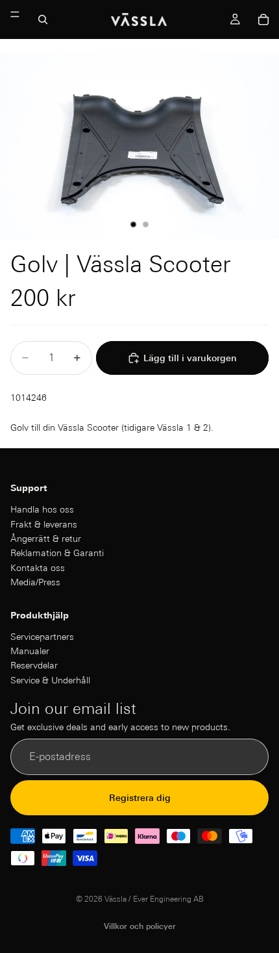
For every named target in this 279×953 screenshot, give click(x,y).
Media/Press (35, 582)
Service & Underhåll (50, 679)
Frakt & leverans (43, 523)
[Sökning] (43, 19)
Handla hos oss (42, 509)
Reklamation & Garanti (57, 553)
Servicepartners (42, 636)
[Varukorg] (263, 19)
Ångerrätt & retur (45, 538)
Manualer (29, 651)
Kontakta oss (37, 567)
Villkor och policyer (140, 926)
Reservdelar (34, 665)
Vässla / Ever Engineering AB (154, 899)
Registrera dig (140, 797)
